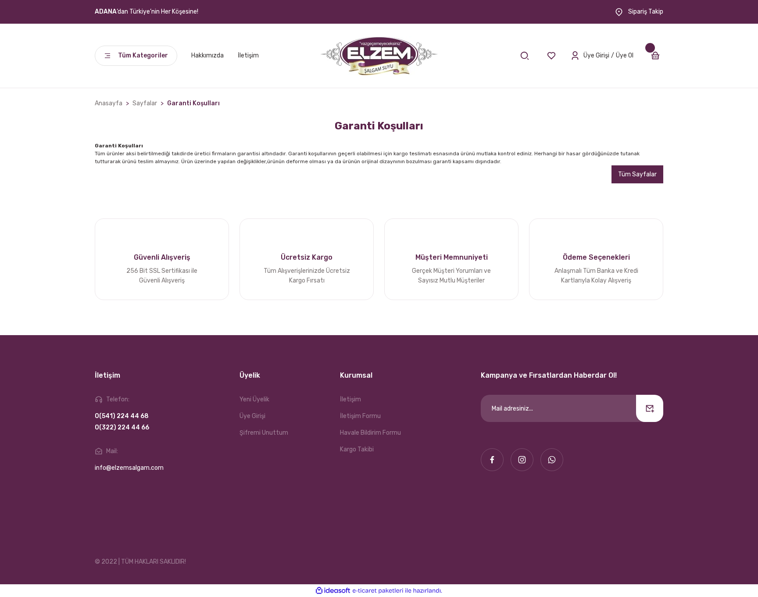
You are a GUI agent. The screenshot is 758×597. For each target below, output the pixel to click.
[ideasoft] (332, 590)
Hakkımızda (207, 55)
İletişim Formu (360, 416)
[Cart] (655, 56)
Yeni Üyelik (254, 399)
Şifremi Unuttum (264, 432)
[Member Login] (575, 56)
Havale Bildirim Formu (370, 432)
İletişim (248, 55)
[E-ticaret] (378, 591)
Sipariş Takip (645, 11)
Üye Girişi (252, 416)
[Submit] (649, 408)
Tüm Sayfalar (637, 174)
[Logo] (379, 55)
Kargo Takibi (357, 449)
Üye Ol (624, 55)
